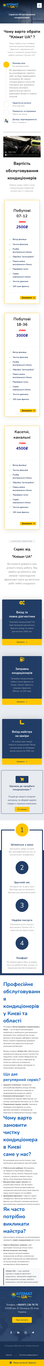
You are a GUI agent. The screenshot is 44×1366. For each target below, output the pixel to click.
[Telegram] (33, 1332)
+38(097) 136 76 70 (27, 1304)
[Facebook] (11, 1332)
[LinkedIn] (18, 1332)
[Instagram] (25, 1332)
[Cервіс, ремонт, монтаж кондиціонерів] (10, 6)
